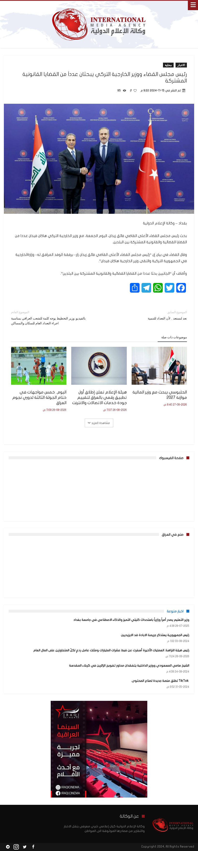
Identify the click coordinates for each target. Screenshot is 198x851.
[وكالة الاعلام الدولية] (99, 5)
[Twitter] (24, 847)
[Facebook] (33, 847)
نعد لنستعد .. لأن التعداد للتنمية (167, 315)
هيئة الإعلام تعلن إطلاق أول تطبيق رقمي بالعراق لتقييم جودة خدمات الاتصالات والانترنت (99, 397)
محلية (168, 65)
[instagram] (16, 847)
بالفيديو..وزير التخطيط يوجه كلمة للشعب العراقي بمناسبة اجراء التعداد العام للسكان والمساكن (48, 317)
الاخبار (181, 65)
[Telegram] (8, 847)
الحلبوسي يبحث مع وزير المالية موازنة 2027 (160, 395)
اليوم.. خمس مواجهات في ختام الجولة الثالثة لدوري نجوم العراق (39, 397)
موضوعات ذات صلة (174, 337)
